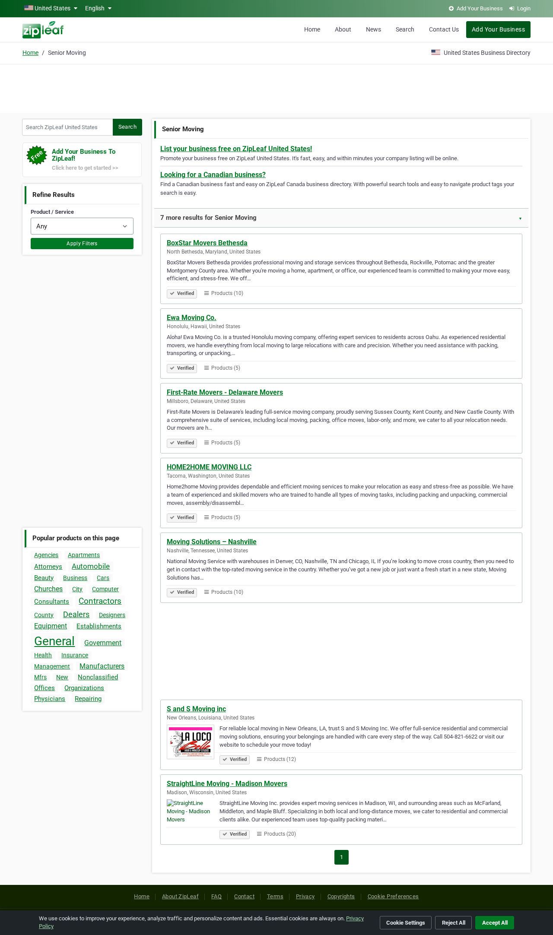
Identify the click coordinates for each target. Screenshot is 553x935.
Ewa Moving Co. (191, 318)
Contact (244, 896)
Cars (103, 577)
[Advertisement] (276, 87)
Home (312, 29)
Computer (105, 589)
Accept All (495, 922)
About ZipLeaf (180, 896)
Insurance (74, 655)
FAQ (216, 896)
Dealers (76, 614)
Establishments (98, 626)
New (62, 677)
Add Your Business (498, 29)
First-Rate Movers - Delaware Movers (225, 392)
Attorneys (48, 567)
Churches (48, 589)
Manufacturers (101, 666)
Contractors (100, 601)
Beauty (44, 578)
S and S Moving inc (196, 709)
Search (405, 29)
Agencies (46, 554)
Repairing (88, 699)
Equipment (50, 626)
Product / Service (52, 212)
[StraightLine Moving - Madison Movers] (193, 818)
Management (52, 666)
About (343, 29)
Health (43, 655)
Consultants (51, 601)
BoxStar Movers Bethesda (207, 243)
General (54, 641)
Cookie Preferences (393, 896)
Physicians (49, 699)
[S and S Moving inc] (193, 743)
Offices (44, 688)
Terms (275, 896)
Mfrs (40, 677)
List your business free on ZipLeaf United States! (236, 149)
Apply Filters (82, 244)
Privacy (305, 896)
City (77, 589)
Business (75, 577)
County (44, 615)
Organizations (84, 688)
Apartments (84, 554)
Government (102, 643)
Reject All (453, 922)
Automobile (91, 566)
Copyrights (341, 896)
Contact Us (444, 29)
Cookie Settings (405, 922)
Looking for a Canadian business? (213, 175)
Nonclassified (98, 677)
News (373, 29)
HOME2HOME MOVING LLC (209, 467)
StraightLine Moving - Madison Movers (227, 784)
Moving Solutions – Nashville (212, 542)
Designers (112, 615)
